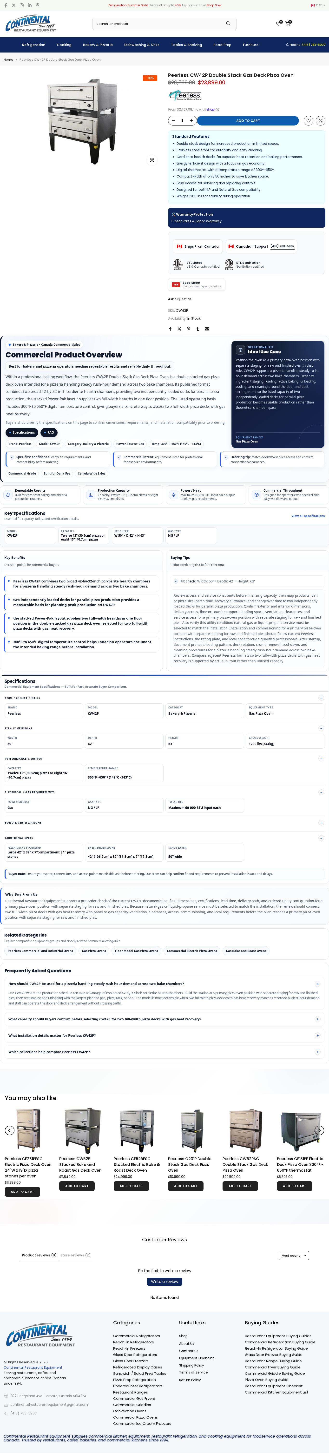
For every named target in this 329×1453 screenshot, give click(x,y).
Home (8, 59)
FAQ (51, 432)
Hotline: (307, 44)
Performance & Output (24, 758)
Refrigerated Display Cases (137, 1367)
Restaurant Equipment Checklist (274, 1385)
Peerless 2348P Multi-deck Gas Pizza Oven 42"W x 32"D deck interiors (273, 1167)
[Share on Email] (207, 329)
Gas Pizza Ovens (94, 951)
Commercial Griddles (132, 1404)
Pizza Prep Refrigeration (134, 1379)
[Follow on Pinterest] (37, 5)
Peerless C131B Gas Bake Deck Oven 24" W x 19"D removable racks (167, 1164)
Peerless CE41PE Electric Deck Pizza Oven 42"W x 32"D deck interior (112, 1164)
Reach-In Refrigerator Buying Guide (276, 1348)
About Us (186, 1343)
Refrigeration (33, 44)
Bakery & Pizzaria (98, 44)
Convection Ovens (129, 1410)
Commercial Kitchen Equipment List (277, 1392)
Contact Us (188, 1351)
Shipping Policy (191, 1365)
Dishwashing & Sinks (141, 44)
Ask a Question (179, 299)
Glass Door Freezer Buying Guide (274, 1354)
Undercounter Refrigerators (138, 1385)
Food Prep (222, 44)
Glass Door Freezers (131, 1360)
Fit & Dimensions (18, 728)
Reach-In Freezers (129, 1348)
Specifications (24, 432)
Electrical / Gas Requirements (30, 792)
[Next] (319, 1130)
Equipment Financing (197, 1358)
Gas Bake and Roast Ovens (246, 951)
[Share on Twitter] (179, 329)
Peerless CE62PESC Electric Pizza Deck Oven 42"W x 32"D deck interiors (58, 1167)
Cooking (64, 44)
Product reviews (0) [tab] (39, 1255)
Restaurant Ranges (130, 1392)
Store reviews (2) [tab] (75, 1255)
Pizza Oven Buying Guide (267, 1379)
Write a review (164, 1281)
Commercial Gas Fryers (134, 1398)
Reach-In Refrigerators (133, 1342)
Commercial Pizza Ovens (135, 1417)
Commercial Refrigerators (136, 1335)
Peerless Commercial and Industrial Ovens (40, 951)
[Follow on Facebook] (6, 5)
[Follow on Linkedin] (29, 5)
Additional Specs (19, 838)
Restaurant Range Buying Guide (273, 1360)
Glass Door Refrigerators (135, 1354)
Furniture (250, 44)
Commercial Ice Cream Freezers (142, 1423)
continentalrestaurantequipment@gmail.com (49, 1404)
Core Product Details (22, 698)
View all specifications (308, 516)
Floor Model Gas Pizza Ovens (136, 951)
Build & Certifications (23, 822)
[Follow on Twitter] (14, 5)
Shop (183, 1336)
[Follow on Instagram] (22, 5)
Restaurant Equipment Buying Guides (278, 1335)
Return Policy (190, 1380)
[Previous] (9, 1130)
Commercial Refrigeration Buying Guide (280, 1342)
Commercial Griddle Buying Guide (275, 1373)
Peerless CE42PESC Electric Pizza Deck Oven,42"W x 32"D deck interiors (220, 1167)
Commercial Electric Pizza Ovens (192, 951)
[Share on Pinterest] (188, 329)
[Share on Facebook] (170, 329)
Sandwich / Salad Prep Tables (139, 1373)
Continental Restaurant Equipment (33, 1367)
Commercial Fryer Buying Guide (273, 1367)
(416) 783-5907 (282, 246)
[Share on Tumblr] (198, 329)
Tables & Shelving (186, 44)
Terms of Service (193, 1372)
